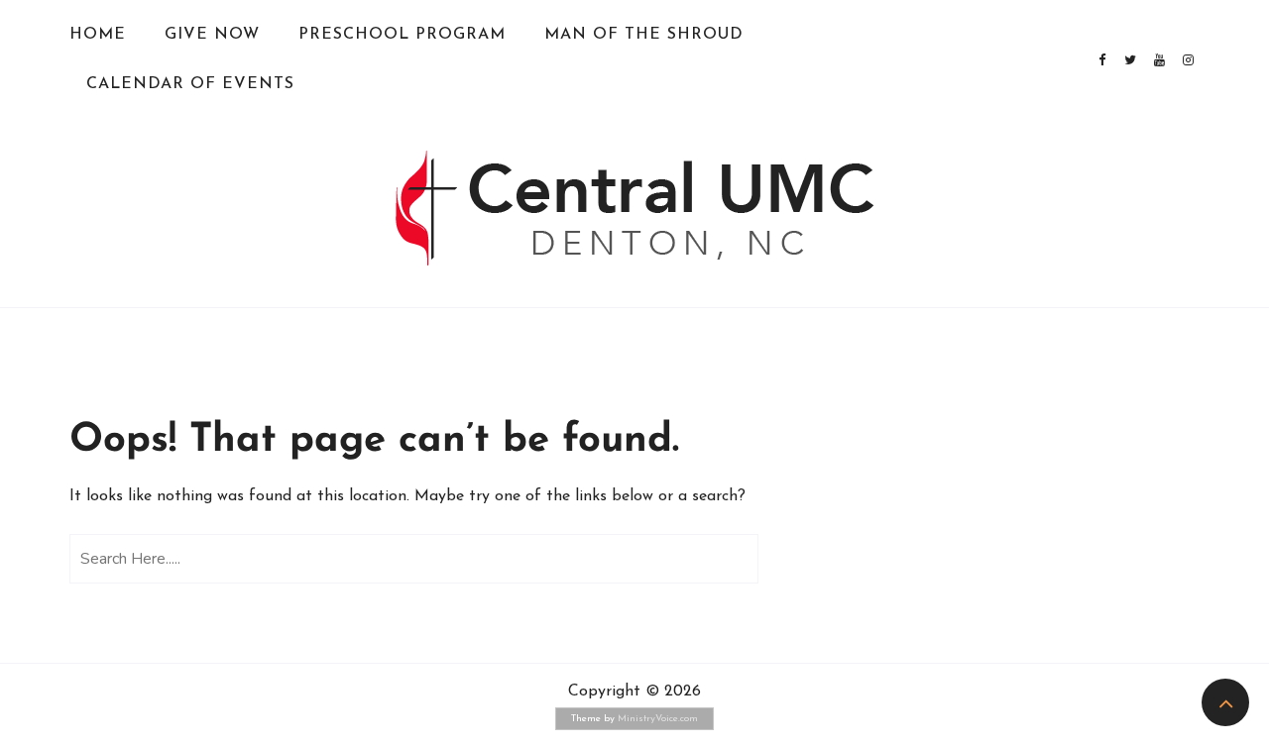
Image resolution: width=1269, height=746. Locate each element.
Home (97, 35)
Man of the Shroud (644, 35)
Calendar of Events (190, 84)
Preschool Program (402, 35)
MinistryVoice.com (658, 718)
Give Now (212, 35)
